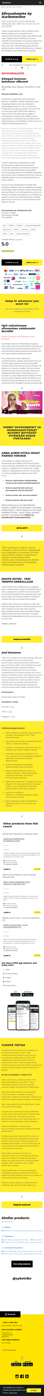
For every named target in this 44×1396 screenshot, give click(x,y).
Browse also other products (13, 7)
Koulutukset (24, 229)
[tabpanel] (22, 65)
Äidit (4, 225)
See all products (7, 1221)
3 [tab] (28, 68)
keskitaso (16, 229)
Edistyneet (19, 225)
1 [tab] (16, 68)
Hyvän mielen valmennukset (32, 225)
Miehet (5, 233)
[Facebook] (22, 1376)
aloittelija (11, 225)
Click (12, 707)
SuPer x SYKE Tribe (10, 1322)
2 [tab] (22, 68)
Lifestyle (33, 229)
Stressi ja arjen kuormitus (22, 233)
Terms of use (17, 1325)
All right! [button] (34, 1390)
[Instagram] (17, 1376)
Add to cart (31, 59)
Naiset (11, 233)
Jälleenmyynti (6, 229)
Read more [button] (13, 1393)
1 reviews (18, 239)
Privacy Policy (6, 1325)
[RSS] (27, 1376)
